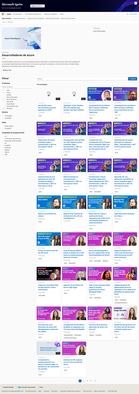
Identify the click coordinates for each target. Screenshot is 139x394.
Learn (3, 22)
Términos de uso (87, 391)
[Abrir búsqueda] (127, 14)
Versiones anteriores (30, 391)
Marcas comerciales (99, 391)
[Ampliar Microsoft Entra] (3, 99)
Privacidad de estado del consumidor (70, 391)
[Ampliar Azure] (3, 92)
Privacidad (54, 391)
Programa (10, 22)
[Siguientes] (94, 380)
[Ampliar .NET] (3, 90)
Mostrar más (7, 70)
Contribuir (46, 391)
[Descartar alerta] (135, 3)
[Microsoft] (3, 14)
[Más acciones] (135, 22)
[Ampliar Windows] (3, 108)
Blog (39, 391)
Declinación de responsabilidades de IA (12, 391)
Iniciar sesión (133, 14)
